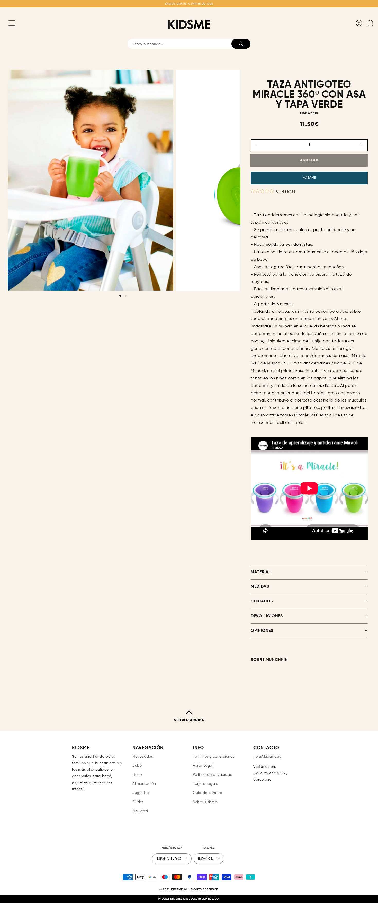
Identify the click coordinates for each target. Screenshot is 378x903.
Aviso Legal (203, 766)
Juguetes (140, 793)
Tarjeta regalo (205, 784)
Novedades (142, 757)
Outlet (138, 802)
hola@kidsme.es (267, 757)
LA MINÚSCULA (210, 899)
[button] (7, 23)
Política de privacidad (212, 775)
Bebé (137, 766)
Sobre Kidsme (205, 802)
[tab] (120, 296)
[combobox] (189, 44)
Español (205, 859)
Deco (137, 775)
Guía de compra (207, 793)
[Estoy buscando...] (240, 44)
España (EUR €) (168, 859)
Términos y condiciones (213, 757)
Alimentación (144, 784)
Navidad (140, 811)
